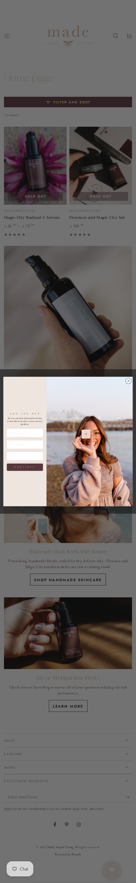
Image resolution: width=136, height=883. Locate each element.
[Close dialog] (128, 381)
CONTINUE (25, 467)
